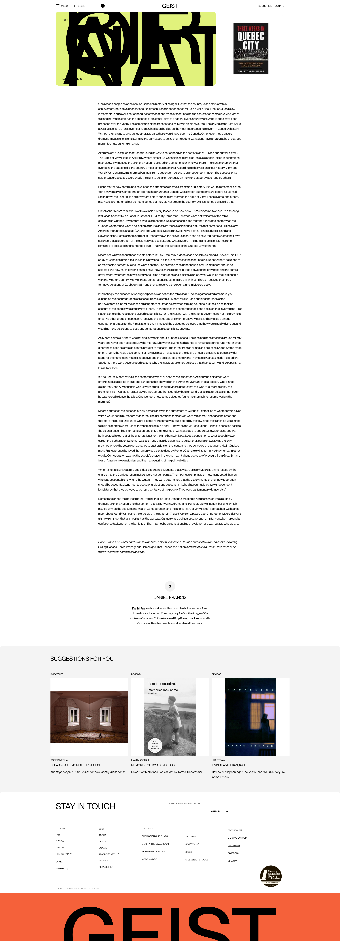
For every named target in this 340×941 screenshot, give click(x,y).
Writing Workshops (153, 851)
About (102, 835)
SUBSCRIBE (265, 5)
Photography (64, 854)
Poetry (60, 847)
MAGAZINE (60, 829)
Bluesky (232, 861)
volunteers (192, 829)
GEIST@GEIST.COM (237, 837)
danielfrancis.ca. (192, 623)
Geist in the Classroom (155, 844)
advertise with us (109, 854)
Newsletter (106, 867)
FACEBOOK (233, 853)
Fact (58, 835)
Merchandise (149, 859)
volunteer (191, 836)
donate (103, 848)
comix (59, 861)
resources (147, 829)
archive (103, 860)
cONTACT (104, 841)
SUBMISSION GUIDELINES (155, 836)
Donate (279, 5)
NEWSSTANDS (192, 844)
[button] (63, 5)
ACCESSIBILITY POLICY (196, 859)
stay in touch (235, 830)
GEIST (101, 829)
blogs (188, 852)
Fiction (60, 841)
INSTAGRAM (234, 845)
